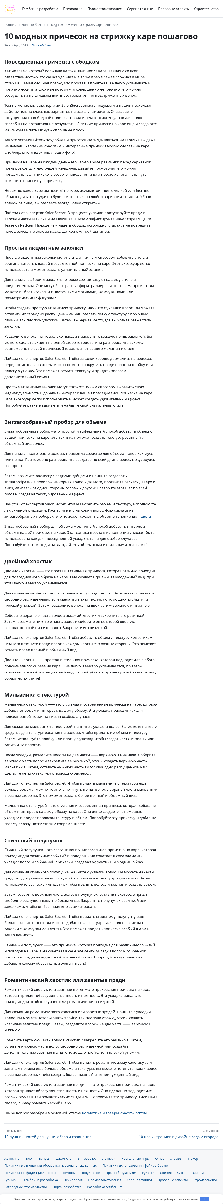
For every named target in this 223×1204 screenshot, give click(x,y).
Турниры (11, 1180)
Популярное (90, 1172)
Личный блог (31, 25)
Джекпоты (64, 1158)
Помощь (68, 1172)
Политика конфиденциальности (30, 1172)
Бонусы (45, 1158)
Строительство (206, 8)
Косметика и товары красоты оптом (114, 1112)
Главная (10, 25)
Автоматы (12, 1158)
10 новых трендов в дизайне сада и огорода (179, 1134)
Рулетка (148, 1172)
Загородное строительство (25, 1187)
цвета (145, 516)
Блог (29, 1158)
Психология (73, 8)
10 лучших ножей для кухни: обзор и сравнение (48, 1134)
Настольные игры (135, 1158)
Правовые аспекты (173, 8)
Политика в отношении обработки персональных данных (50, 1165)
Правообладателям (121, 1172)
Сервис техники (140, 8)
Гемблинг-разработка (40, 8)
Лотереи (109, 1158)
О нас (159, 1158)
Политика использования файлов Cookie (135, 1165)
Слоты (182, 1172)
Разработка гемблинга (104, 1187)
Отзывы (176, 1158)
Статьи (198, 1172)
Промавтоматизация (104, 8)
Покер (193, 1158)
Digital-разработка (67, 1187)
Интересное (87, 1158)
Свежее (166, 1172)
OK (205, 1199)
